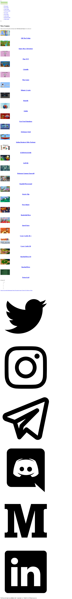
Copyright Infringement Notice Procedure (11, 290)
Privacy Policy (30, 290)
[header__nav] (0, 1)
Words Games (6, 19)
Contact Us (21, 290)
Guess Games (6, 9)
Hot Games (6, 6)
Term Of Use (25, 290)
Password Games (7, 10)
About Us (2, 290)
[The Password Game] (4, 4)
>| (4, 288)
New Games (6, 7)
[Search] (0, 21)
